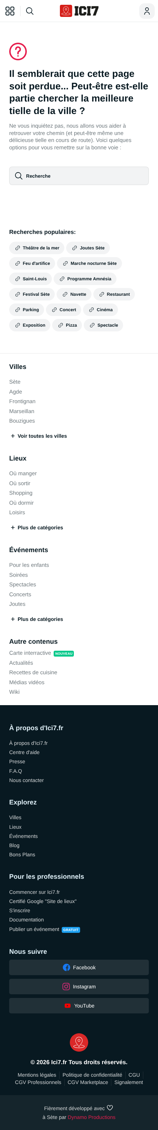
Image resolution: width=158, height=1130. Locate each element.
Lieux (17, 458)
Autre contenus (33, 641)
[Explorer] (10, 11)
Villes (17, 366)
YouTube (84, 1006)
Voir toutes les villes (42, 436)
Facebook (84, 967)
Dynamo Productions (91, 1117)
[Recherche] (39, 11)
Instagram (84, 986)
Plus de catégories (40, 527)
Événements (28, 550)
